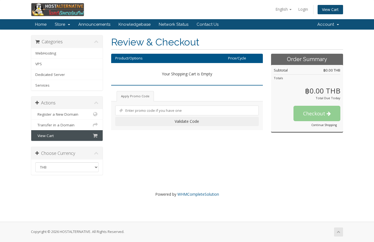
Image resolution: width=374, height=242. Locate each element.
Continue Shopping (324, 125)
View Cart (330, 9)
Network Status (173, 24)
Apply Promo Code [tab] (135, 96)
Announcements (94, 24)
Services (42, 85)
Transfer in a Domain (54, 125)
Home (41, 24)
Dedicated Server (50, 74)
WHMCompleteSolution (198, 194)
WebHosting (45, 53)
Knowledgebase (135, 24)
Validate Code (187, 121)
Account (326, 24)
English (282, 9)
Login (303, 9)
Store (61, 24)
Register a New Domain (56, 114)
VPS (38, 63)
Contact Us (207, 24)
